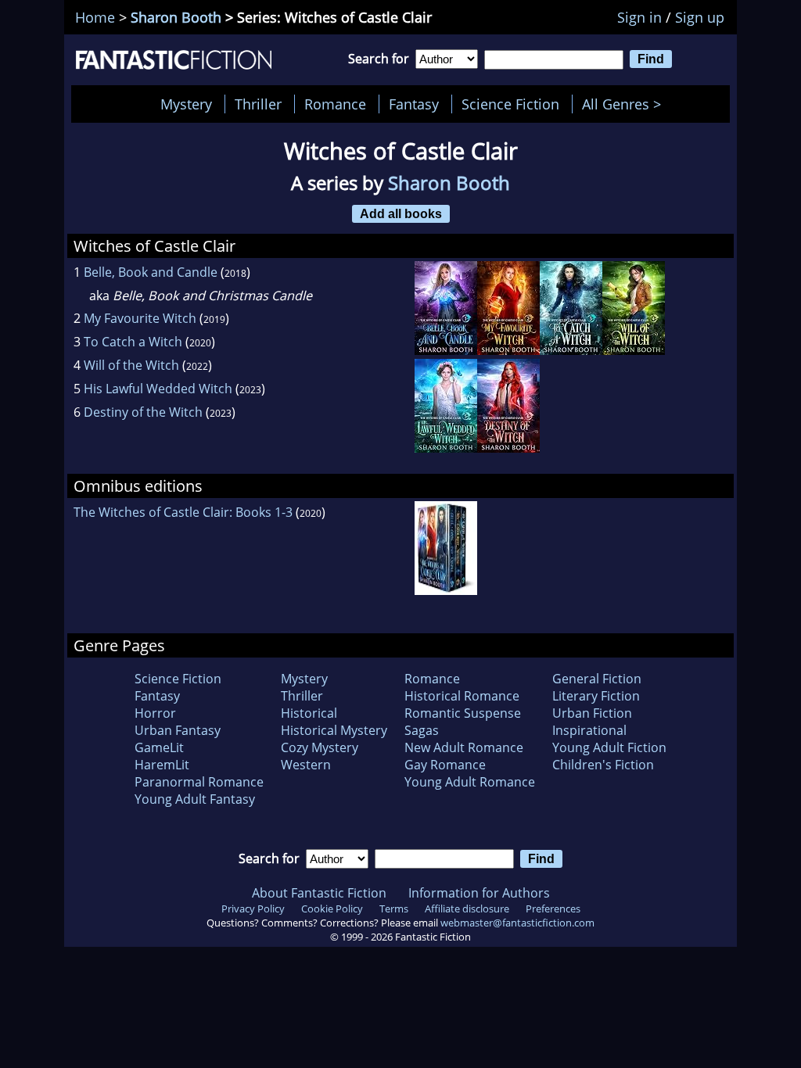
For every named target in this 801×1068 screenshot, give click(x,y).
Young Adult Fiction (609, 747)
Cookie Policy (332, 908)
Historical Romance (461, 695)
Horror (155, 713)
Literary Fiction (596, 695)
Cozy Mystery (319, 747)
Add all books (401, 213)
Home (95, 17)
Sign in (639, 17)
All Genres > (625, 104)
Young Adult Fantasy (195, 799)
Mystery (186, 104)
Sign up (699, 17)
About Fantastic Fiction (319, 892)
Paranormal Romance (199, 781)
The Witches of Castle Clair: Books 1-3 (183, 512)
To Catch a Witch (133, 341)
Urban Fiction (592, 713)
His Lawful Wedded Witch (158, 388)
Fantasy (414, 104)
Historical (309, 713)
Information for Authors (479, 892)
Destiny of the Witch (143, 412)
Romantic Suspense (462, 713)
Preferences (553, 908)
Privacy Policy (253, 908)
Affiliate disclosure (467, 908)
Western (306, 764)
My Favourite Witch (140, 318)
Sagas (421, 730)
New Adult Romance (463, 747)
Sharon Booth (176, 17)
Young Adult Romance (469, 781)
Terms (393, 908)
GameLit (159, 747)
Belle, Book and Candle (150, 272)
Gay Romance (445, 764)
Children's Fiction (603, 764)
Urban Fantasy (178, 730)
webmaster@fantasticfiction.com (517, 923)
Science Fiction (510, 104)
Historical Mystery (334, 730)
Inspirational (589, 730)
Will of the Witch (131, 365)
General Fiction (596, 678)
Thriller (258, 104)
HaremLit (162, 764)
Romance (335, 104)
